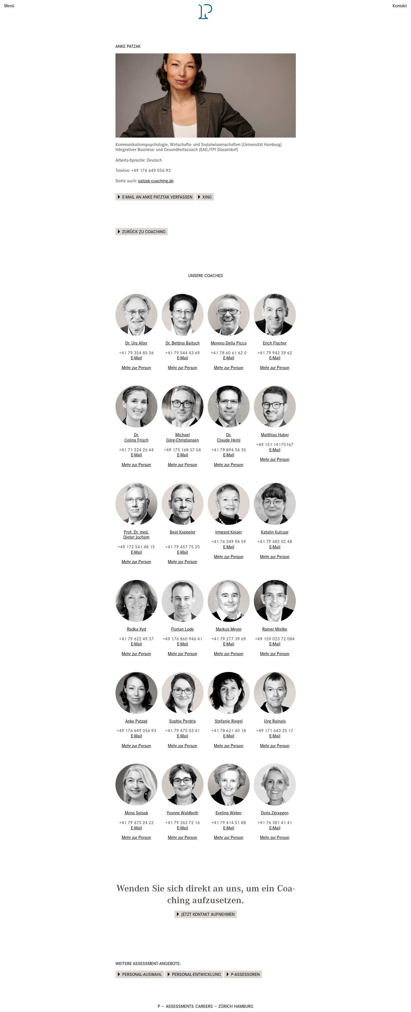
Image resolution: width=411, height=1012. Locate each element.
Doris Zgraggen (275, 812)
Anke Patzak (136, 721)
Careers (204, 1006)
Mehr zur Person (136, 367)
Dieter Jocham (136, 537)
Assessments (180, 1006)
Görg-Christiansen (182, 440)
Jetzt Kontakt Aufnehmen (208, 914)
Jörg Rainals (275, 721)
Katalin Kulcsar (275, 532)
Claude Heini (228, 440)
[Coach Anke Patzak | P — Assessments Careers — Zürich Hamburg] (205, 11)
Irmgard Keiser (228, 532)
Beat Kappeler (182, 532)
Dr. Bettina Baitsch (183, 342)
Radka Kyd (136, 629)
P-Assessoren (245, 974)
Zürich (225, 1006)
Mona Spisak (136, 812)
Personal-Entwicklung (196, 974)
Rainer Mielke (274, 629)
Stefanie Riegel (229, 721)
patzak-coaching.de (156, 180)
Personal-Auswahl (142, 974)
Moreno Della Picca (229, 342)
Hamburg (243, 1006)
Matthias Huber (275, 434)
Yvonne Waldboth (182, 812)
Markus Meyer (229, 629)
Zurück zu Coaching (144, 231)
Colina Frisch (136, 440)
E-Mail (136, 357)
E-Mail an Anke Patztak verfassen (157, 197)
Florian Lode (182, 629)
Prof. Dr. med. (136, 532)
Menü (9, 5)
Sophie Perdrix (182, 721)
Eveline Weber (229, 812)
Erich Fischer (275, 342)
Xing (207, 197)
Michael (182, 434)
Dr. (136, 434)
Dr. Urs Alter (136, 342)
